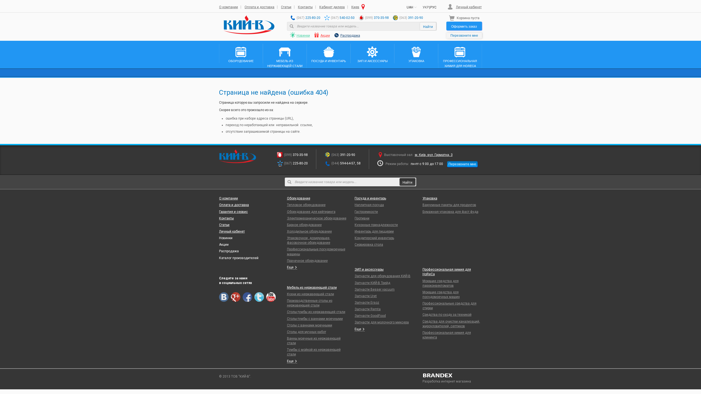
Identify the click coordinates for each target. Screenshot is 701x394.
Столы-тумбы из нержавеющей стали (316, 312)
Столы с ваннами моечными (309, 325)
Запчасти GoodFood (370, 316)
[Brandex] (452, 375)
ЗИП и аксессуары (369, 269)
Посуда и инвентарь (370, 198)
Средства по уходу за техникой (447, 315)
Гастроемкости (366, 212)
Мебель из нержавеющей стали (312, 287)
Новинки (303, 35)
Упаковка (430, 198)
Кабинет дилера (332, 7)
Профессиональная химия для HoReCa (447, 272)
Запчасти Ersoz (367, 303)
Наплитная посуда (369, 205)
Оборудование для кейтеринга (311, 212)
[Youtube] (271, 297)
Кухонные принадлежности (376, 225)
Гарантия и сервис (233, 212)
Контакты (305, 7)
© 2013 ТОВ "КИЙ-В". (235, 376)
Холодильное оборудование (309, 231)
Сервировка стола (369, 245)
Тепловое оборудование (306, 205)
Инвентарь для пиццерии (374, 231)
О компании (228, 7)
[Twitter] (259, 297)
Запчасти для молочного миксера (382, 322)
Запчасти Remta (368, 309)
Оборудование (298, 198)
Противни (362, 218)
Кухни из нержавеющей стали (310, 294)
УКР (426, 7)
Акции (325, 35)
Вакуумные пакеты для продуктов (449, 205)
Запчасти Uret (366, 296)
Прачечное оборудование (307, 261)
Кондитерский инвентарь (374, 238)
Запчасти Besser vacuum (375, 289)
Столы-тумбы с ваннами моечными (315, 319)
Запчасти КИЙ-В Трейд (372, 283)
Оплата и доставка (259, 7)
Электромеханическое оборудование (316, 218)
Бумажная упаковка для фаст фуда (450, 212)
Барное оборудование (304, 225)
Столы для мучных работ (306, 332)
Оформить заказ (464, 26)
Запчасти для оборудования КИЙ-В (382, 276)
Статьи (286, 7)
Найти (428, 26)
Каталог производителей (238, 258)
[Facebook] (247, 297)
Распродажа (350, 35)
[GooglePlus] (235, 297)
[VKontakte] (224, 297)
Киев (355, 7)
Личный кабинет (469, 7)
